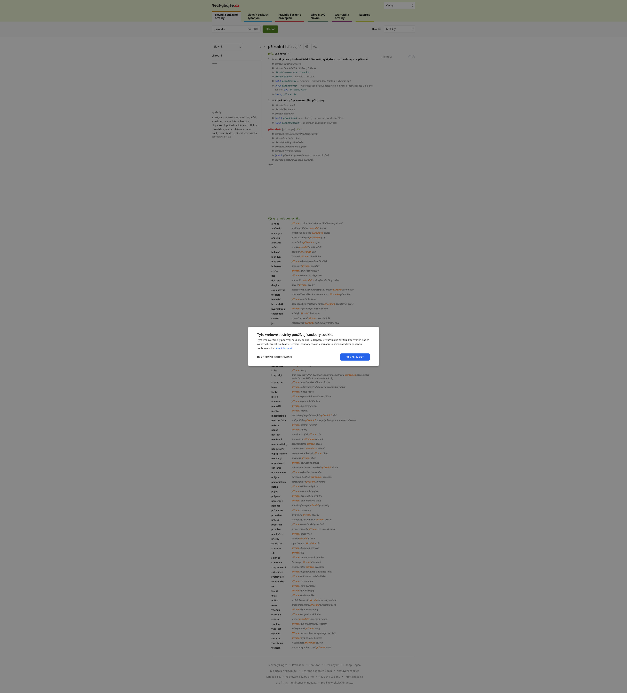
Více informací (284, 348)
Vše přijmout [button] (355, 356)
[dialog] (313, 346)
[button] (274, 357)
